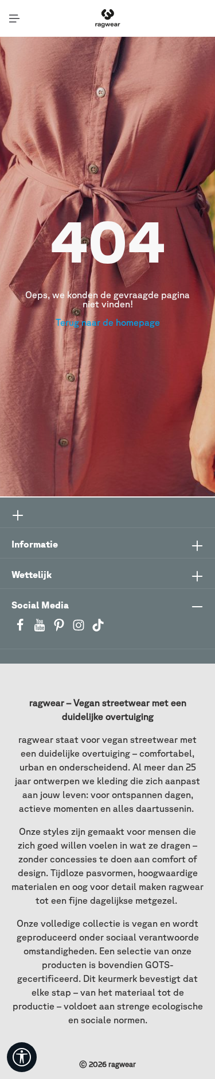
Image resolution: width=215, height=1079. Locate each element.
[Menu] (14, 18)
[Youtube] (40, 628)
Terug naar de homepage (108, 322)
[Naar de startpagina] (107, 18)
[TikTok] (98, 628)
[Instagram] (79, 628)
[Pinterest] (60, 628)
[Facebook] (21, 628)
